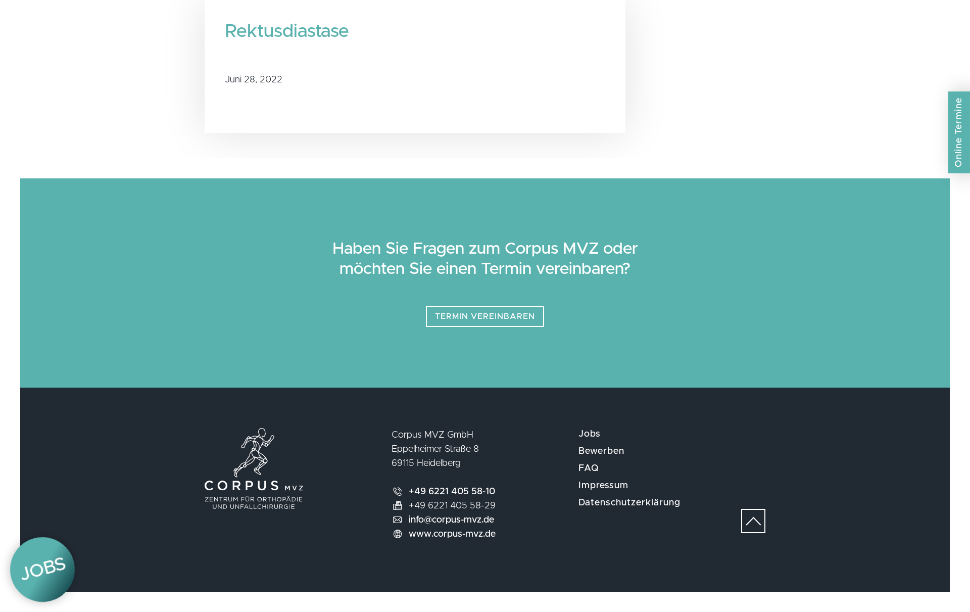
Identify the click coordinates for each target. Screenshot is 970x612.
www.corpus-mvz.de (452, 534)
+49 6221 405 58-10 (452, 491)
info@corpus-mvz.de (451, 520)
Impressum (603, 485)
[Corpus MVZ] (485, 42)
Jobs (589, 434)
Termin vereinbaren (485, 316)
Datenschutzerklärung (629, 502)
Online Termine (958, 132)
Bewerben (601, 451)
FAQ (588, 468)
